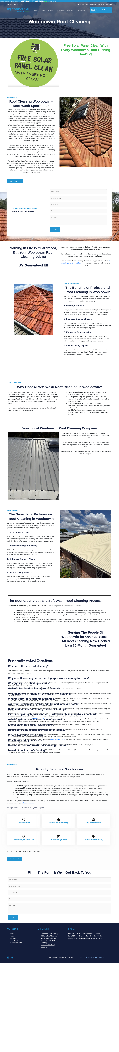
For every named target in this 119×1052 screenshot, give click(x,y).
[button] (74, 10)
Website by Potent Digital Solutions (92, 957)
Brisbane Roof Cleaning (49, 936)
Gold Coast (97, 4)
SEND (55, 230)
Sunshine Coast (107, 4)
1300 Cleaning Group (57, 740)
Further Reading (16, 943)
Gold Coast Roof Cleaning (49, 934)
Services (50, 10)
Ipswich (91, 4)
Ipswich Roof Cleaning (48, 938)
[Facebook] (8, 957)
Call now (47, 1)
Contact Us (81, 10)
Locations (70, 10)
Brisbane (85, 4)
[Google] (12, 957)
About (43, 10)
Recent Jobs (60, 10)
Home (36, 10)
